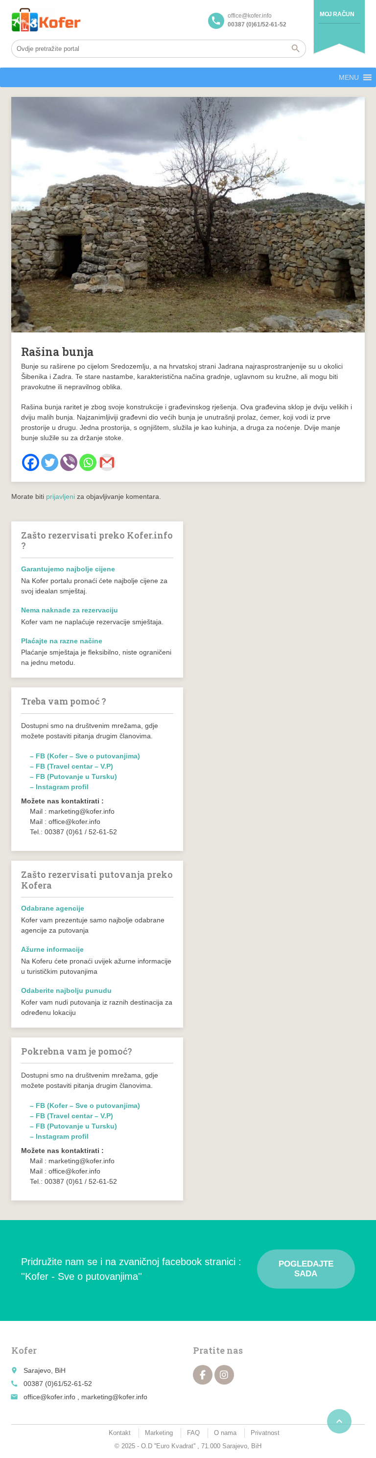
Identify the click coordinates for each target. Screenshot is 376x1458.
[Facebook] (30, 462)
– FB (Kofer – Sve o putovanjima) (85, 756)
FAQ (193, 1432)
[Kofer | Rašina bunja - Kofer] (46, 19)
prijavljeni (60, 496)
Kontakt (120, 1432)
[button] (349, 77)
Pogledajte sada (306, 1268)
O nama (225, 1432)
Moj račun (337, 14)
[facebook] (202, 1375)
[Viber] (68, 462)
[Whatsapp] (87, 462)
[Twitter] (49, 462)
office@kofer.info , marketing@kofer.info (85, 1397)
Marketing (159, 1432)
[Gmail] (107, 462)
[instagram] (224, 1375)
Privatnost (265, 1432)
